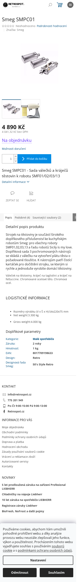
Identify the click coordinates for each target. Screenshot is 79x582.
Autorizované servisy (15, 461)
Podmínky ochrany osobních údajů (24, 437)
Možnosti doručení (14, 149)
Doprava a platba (13, 442)
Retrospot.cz (16, 411)
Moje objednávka (13, 427)
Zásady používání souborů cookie (23, 451)
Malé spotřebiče (43, 339)
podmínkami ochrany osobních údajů (45, 550)
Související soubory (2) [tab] (47, 217)
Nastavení (38, 560)
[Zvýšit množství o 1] (15, 156)
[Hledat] (50, 5)
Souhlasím (56, 572)
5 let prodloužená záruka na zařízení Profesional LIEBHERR (34, 486)
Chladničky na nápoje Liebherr (22, 494)
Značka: (15, 30)
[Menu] (70, 5)
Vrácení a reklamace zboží (18, 456)
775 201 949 (15, 400)
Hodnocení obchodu (15, 447)
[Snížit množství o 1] (15, 161)
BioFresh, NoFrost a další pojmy (23, 511)
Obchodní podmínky (15, 432)
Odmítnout (19, 572)
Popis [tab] (8, 217)
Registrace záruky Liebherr (19, 505)
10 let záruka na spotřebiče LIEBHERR (26, 500)
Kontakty (7, 466)
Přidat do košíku (37, 159)
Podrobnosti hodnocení (52, 26)
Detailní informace (14, 182)
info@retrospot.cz (19, 394)
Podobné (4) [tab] (22, 217)
